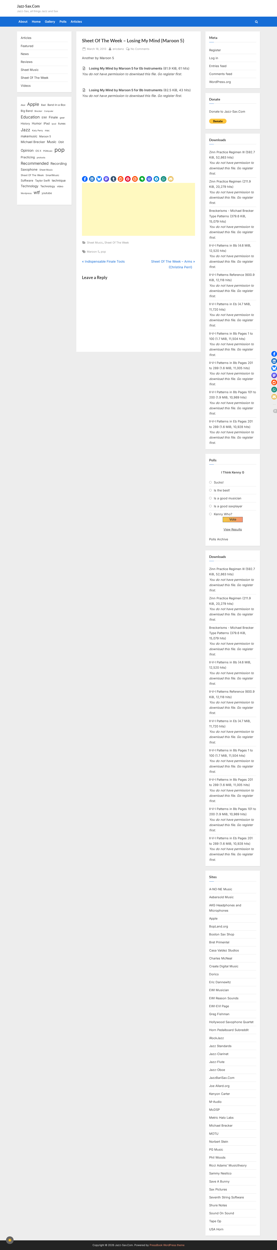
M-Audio (215, 1102)
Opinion (27, 150)
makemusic (29, 136)
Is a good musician (227, 498)
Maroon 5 (93, 251)
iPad (47, 123)
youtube (47, 193)
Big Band (27, 111)
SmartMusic (52, 175)
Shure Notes (218, 1205)
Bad (43, 104)
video (60, 186)
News (25, 54)
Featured (27, 46)
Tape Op (215, 1221)
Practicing (28, 157)
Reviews (27, 62)
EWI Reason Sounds (224, 998)
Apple (33, 104)
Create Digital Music (223, 966)
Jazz (25, 129)
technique (59, 180)
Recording (59, 164)
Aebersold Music (221, 897)
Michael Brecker (33, 142)
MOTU (213, 1134)
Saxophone (29, 169)
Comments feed (220, 74)
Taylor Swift (42, 180)
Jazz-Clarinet (218, 1054)
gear (62, 117)
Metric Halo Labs (221, 1117)
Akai (23, 105)
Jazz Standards (220, 1046)
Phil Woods (217, 1157)
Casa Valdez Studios (224, 950)
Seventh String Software (226, 1197)
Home (36, 21)
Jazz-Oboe (217, 1070)
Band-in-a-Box (56, 104)
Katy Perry (37, 130)
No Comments (140, 49)
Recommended (35, 163)
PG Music (216, 1149)
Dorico (214, 974)
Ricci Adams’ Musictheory (228, 1165)
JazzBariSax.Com (221, 1078)
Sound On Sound (221, 1213)
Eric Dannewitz (220, 982)
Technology (29, 186)
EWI (44, 117)
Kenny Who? (223, 514)
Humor (37, 123)
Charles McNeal (220, 958)
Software (27, 180)
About (23, 21)
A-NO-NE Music (220, 889)
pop (103, 251)
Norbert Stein (218, 1141)
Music (51, 142)
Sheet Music (95, 242)
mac (47, 130)
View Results (232, 529)
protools (41, 157)
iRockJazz (216, 1038)
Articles (76, 21)
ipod (54, 123)
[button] (85, 179)
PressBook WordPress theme (167, 1245)
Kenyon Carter (219, 1094)
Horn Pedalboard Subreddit (229, 1030)
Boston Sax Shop (221, 934)
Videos (26, 85)
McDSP (214, 1110)
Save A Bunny (219, 1181)
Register (215, 50)
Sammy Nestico (220, 1173)
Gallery (50, 21)
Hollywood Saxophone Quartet (231, 1022)
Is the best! (222, 490)
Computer (48, 111)
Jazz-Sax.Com (28, 6)
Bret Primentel (219, 942)
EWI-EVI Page (219, 1006)
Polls (63, 21)
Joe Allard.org (219, 1086)
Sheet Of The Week (116, 242)
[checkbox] (10, 1240)
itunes (62, 123)
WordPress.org (220, 82)
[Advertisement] (138, 209)
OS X (38, 150)
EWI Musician (219, 990)
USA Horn (216, 1229)
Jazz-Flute (216, 1062)
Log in (213, 58)
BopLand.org (218, 926)
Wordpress (26, 193)
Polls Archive (218, 539)
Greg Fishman (219, 1014)
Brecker (38, 111)
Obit (61, 142)
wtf (37, 192)
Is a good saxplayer (228, 506)
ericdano (118, 48)
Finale (53, 117)
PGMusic (48, 151)
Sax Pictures (218, 1189)
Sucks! (219, 482)
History (25, 123)
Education (30, 116)
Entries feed (217, 66)
